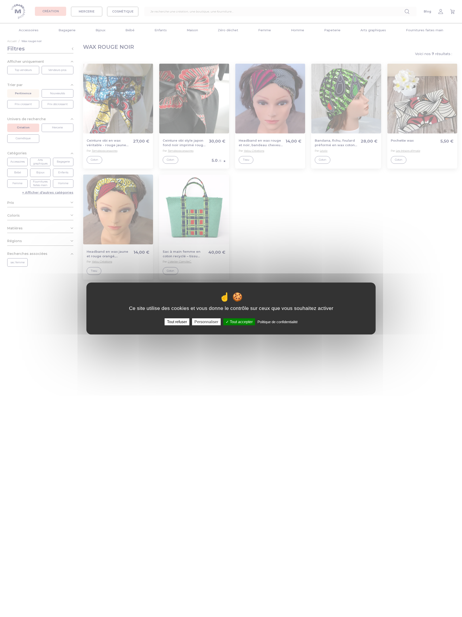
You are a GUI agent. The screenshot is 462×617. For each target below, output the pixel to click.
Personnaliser (206, 322)
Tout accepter (241, 322)
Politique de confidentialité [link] (277, 322)
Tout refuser (177, 322)
